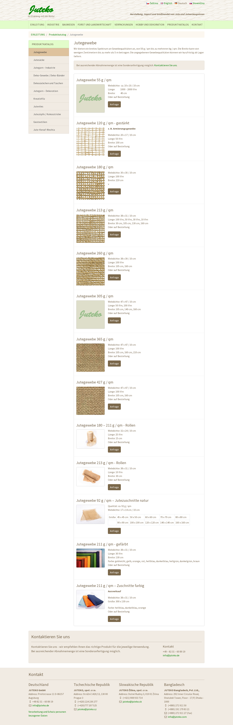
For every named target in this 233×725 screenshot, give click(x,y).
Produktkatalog (57, 34)
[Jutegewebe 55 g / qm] (90, 110)
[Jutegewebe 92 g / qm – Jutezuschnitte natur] (90, 522)
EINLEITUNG (37, 24)
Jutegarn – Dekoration (45, 90)
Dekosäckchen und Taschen (48, 83)
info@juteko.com (177, 716)
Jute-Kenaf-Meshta (44, 129)
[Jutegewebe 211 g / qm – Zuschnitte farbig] (90, 607)
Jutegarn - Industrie (44, 67)
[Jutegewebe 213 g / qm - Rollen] (90, 484)
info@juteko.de (171, 655)
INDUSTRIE (53, 24)
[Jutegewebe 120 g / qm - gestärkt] (90, 153)
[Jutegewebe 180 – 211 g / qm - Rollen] (90, 446)
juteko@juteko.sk (132, 701)
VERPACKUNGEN (124, 24)
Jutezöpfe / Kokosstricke (47, 114)
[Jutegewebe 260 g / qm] (90, 283)
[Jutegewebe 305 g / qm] (90, 327)
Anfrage (114, 104)
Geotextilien (40, 121)
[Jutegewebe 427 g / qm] (90, 413)
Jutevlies (38, 106)
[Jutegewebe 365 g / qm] (90, 370)
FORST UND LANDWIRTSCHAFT (95, 24)
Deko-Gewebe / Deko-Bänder (49, 75)
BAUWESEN (68, 24)
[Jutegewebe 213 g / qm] (90, 241)
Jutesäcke (38, 59)
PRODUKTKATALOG (178, 24)
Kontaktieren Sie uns (165, 65)
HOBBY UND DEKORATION (150, 24)
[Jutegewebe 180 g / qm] (90, 197)
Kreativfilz (39, 98)
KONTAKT (197, 24)
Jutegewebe (40, 52)
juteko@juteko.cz (87, 709)
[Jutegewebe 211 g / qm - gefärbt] (90, 565)
